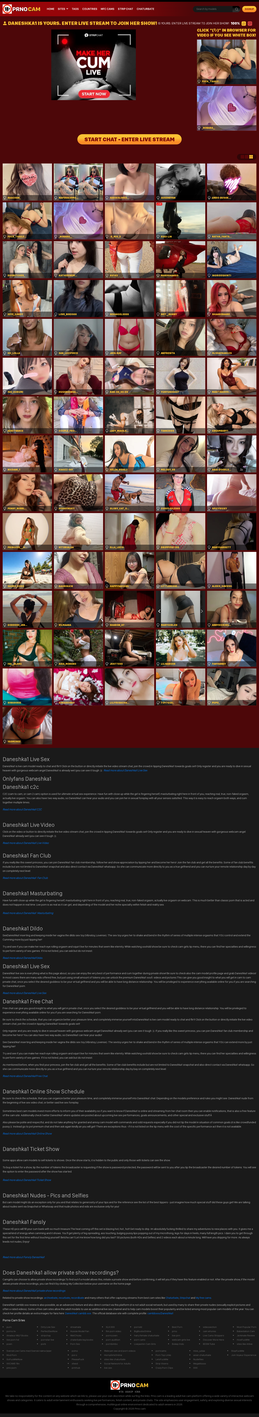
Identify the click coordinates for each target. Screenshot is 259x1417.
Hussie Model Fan (79, 1331)
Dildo (23, 958)
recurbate (64, 1297)
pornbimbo (112, 1343)
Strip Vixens (162, 1363)
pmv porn (12, 1367)
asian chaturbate (202, 1355)
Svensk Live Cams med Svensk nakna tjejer (29, 1350)
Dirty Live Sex (48, 1327)
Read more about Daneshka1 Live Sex (125, 770)
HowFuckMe (243, 1339)
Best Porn (177, 1327)
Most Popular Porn (246, 1327)
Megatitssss (199, 1363)
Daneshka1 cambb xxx (78, 1313)
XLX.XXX (110, 1327)
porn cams (139, 1339)
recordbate (77, 1297)
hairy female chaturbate (146, 1335)
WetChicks (75, 1335)
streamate (75, 1327)
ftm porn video (113, 1331)
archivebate (51, 1297)
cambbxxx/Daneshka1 (160, 1313)
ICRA (137, 1391)
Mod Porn (12, 1355)
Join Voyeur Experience (243, 1355)
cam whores (209, 1331)
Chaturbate (145, 9)
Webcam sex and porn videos (119, 1350)
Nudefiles (198, 1359)
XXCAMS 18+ (13, 1363)
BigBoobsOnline (142, 1331)
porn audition (113, 1339)
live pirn (176, 1335)
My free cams (203, 1297)
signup (249, 9)
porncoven (112, 1335)
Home (50, 9)
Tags (75, 9)
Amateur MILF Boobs (17, 1335)
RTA (121, 1391)
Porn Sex (75, 1343)
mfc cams (107, 9)
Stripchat (185, 1297)
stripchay (46, 1335)
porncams (161, 1350)
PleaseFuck (78, 1359)
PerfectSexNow (49, 1331)
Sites (61, 9)
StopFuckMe (237, 1350)
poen (9, 1343)
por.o (74, 1355)
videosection (210, 1327)
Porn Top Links (163, 1355)
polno (75, 1350)
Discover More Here (213, 1339)
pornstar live (47, 1339)
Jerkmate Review (246, 1335)
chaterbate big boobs (81, 1339)
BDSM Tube (209, 1343)
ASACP (129, 1391)
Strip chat (125, 9)
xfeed (75, 1363)
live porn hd (13, 1339)
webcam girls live (181, 1339)
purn (9, 1327)
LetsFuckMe (162, 1359)
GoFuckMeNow (14, 1359)
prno (174, 1331)
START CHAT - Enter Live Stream (129, 139)
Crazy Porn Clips (164, 1367)
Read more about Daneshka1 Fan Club (25, 878)
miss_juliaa (199, 1350)
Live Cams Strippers (213, 1335)
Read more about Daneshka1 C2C (22, 809)
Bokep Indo (178, 1343)
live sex (108, 1367)
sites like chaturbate (114, 1359)
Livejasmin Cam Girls (145, 1343)
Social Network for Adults (117, 1363)
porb (43, 1343)
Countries (89, 9)
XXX (195, 1367)
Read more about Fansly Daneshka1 (23, 1257)
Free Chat (25, 1076)
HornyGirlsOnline (113, 1355)
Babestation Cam (246, 1331)
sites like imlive (244, 1343)
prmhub (76, 1367)
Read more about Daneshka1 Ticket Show (27, 1180)
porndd (138, 1327)
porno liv (11, 1331)
